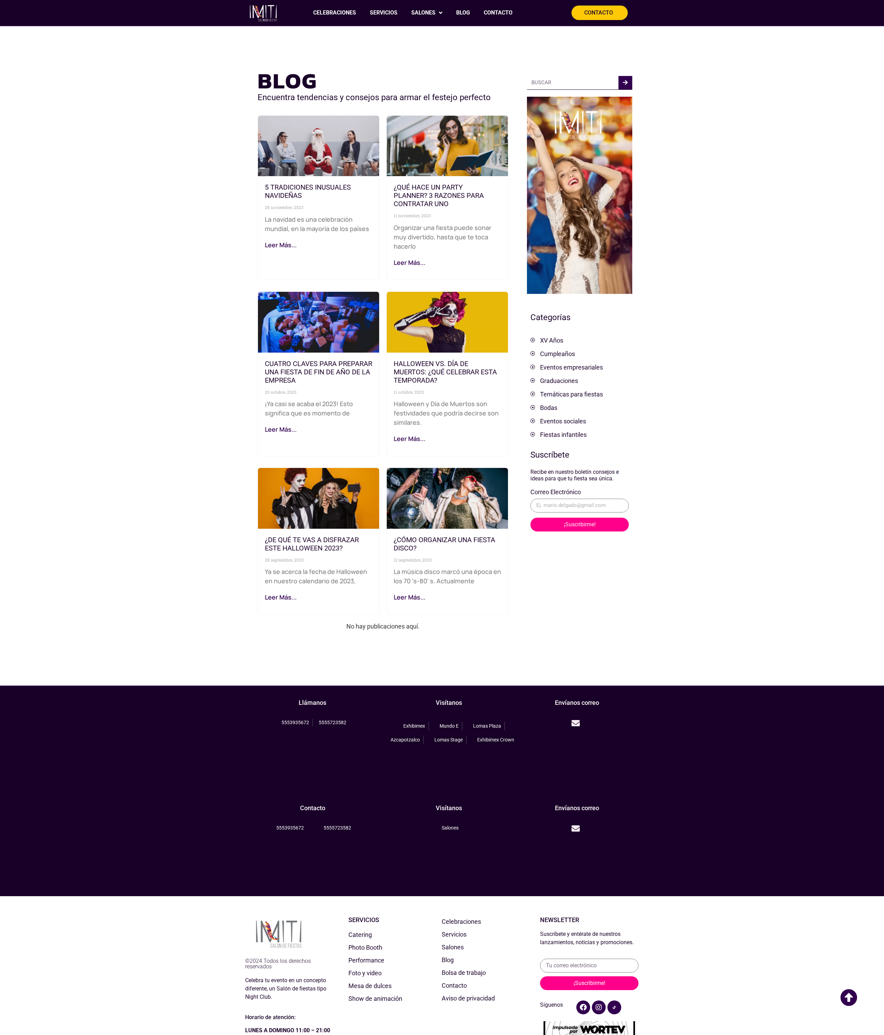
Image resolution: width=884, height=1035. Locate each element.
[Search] (625, 82)
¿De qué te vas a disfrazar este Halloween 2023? (312, 544)
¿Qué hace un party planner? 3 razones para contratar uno (439, 195)
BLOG (463, 12)
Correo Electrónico (555, 492)
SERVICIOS (383, 12)
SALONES (423, 12)
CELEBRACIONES (334, 12)
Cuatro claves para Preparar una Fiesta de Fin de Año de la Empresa (318, 372)
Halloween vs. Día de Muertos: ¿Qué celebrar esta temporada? (445, 372)
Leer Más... (281, 245)
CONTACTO (498, 12)
